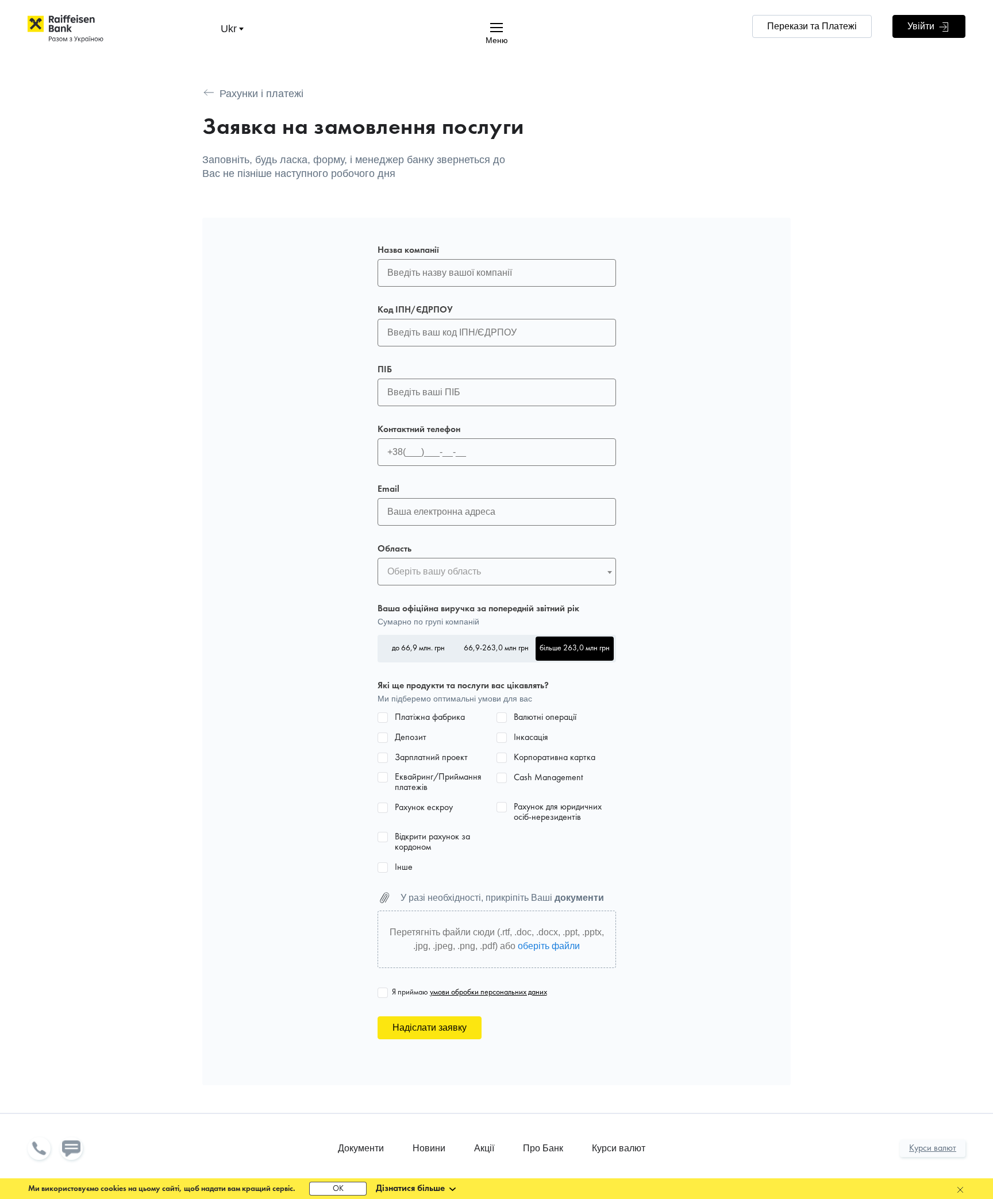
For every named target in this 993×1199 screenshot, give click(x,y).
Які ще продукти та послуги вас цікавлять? (463, 686)
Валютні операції (545, 717)
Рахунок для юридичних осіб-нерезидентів (558, 812)
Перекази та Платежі (812, 26)
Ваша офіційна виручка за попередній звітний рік (478, 609)
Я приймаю (469, 992)
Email (388, 489)
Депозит (410, 737)
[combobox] (497, 571)
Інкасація (531, 737)
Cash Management (548, 777)
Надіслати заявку (429, 1027)
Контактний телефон (419, 429)
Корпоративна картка (554, 757)
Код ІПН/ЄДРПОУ (415, 310)
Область (394, 549)
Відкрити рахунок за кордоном (432, 842)
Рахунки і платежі (261, 93)
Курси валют (618, 1148)
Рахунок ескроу (424, 807)
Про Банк (543, 1148)
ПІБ (385, 370)
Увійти (922, 26)
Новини (429, 1148)
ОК (338, 1189)
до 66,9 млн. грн (418, 648)
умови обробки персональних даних (488, 992)
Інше (404, 867)
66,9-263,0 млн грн (496, 648)
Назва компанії (408, 250)
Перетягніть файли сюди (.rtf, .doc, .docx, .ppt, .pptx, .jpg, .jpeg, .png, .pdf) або (497, 939)
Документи (361, 1148)
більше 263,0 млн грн (575, 648)
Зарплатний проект (431, 757)
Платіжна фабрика (430, 717)
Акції (484, 1148)
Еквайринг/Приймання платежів (438, 782)
